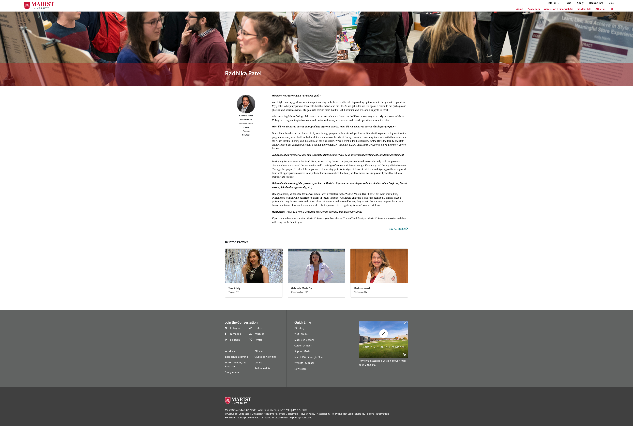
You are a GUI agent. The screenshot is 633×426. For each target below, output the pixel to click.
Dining (258, 362)
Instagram (235, 328)
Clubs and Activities (265, 356)
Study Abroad (232, 372)
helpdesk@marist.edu (300, 417)
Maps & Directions (304, 339)
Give (611, 3)
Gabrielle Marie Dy (301, 288)
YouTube (259, 333)
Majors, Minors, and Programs (235, 364)
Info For (552, 3)
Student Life (584, 9)
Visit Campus (301, 333)
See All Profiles (397, 228)
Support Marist (302, 351)
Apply (580, 3)
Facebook (235, 333)
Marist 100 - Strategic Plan (308, 357)
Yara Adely (234, 288)
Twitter (258, 339)
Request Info (596, 3)
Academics (534, 9)
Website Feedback (304, 362)
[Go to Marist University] (37, 4)
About (519, 9)
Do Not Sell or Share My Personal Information (364, 413)
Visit (569, 3)
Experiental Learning (236, 356)
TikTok (258, 328)
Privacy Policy (307, 413)
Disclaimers (292, 413)
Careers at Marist (303, 345)
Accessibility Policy (327, 413)
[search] (612, 9)
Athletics (600, 9)
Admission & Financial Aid (558, 9)
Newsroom (300, 368)
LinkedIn (235, 339)
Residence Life (262, 368)
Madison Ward (362, 288)
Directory (299, 328)
